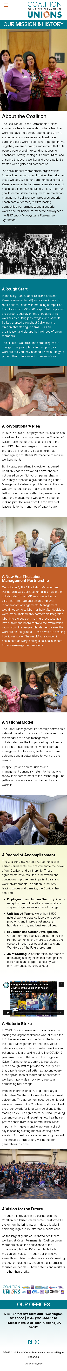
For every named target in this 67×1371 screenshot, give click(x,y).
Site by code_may (33, 1363)
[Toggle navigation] (6, 4)
